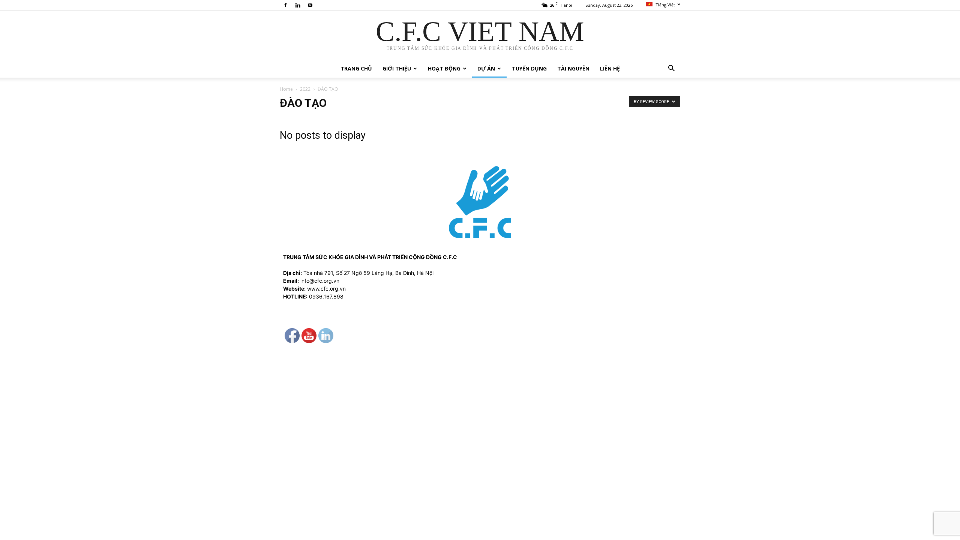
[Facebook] (285, 5)
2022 (305, 89)
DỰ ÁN (486, 68)
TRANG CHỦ (356, 68)
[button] (671, 69)
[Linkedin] (297, 5)
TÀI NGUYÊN (573, 68)
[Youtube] (310, 5)
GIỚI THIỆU (396, 68)
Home (286, 89)
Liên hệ (610, 68)
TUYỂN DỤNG (529, 68)
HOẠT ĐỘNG (444, 68)
